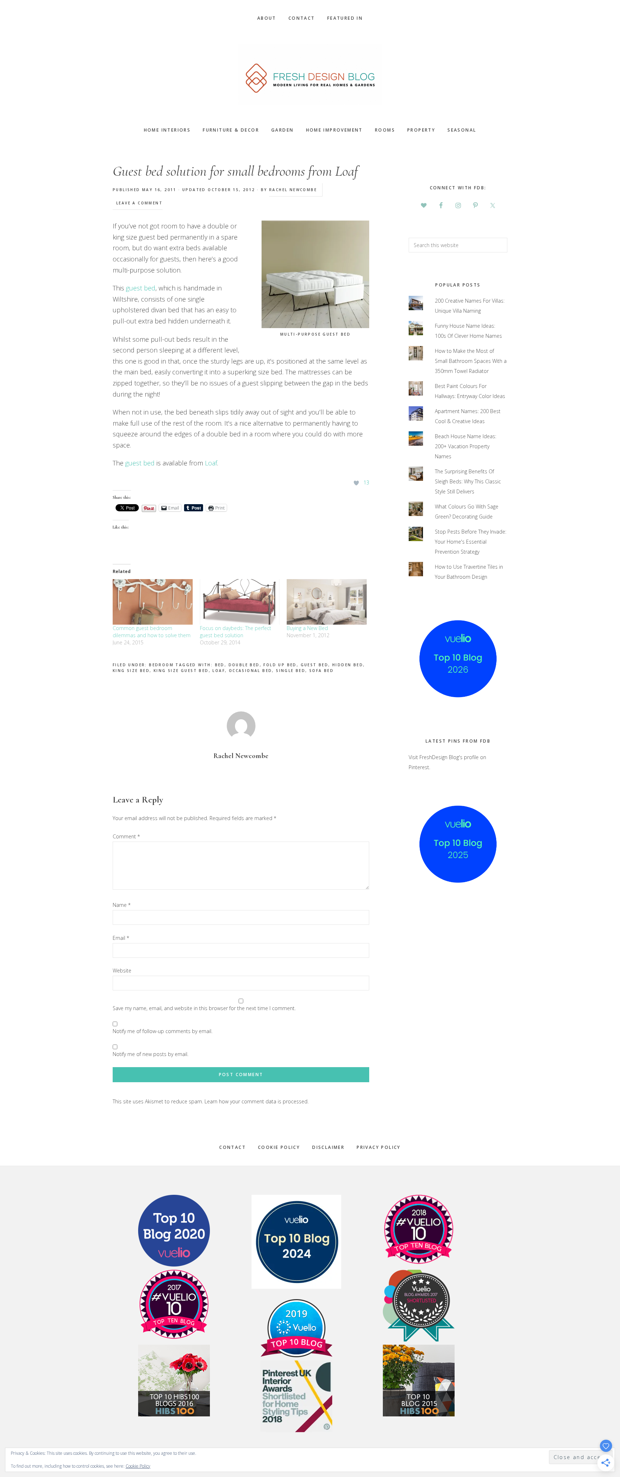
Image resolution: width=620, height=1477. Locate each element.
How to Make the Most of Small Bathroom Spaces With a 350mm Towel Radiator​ (471, 360)
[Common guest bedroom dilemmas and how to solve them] (153, 602)
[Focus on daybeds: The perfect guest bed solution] (240, 602)
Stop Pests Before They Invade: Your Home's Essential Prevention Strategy (470, 541)
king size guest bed (181, 670)
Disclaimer (328, 1147)
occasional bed (250, 670)
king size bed (131, 670)
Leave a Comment (139, 202)
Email (121, 937)
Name (122, 904)
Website (122, 970)
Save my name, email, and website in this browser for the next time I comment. (204, 1008)
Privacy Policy (379, 1147)
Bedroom (161, 664)
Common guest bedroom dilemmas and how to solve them (152, 632)
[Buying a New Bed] (327, 602)
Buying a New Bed (307, 628)
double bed (244, 664)
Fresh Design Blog (310, 74)
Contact (232, 1147)
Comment (126, 836)
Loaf (211, 463)
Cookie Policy (279, 1147)
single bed (290, 670)
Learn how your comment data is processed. (257, 1101)
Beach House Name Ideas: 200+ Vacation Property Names (465, 446)
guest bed (140, 288)
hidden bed (347, 664)
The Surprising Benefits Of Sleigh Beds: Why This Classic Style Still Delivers (468, 481)
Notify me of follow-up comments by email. (162, 1031)
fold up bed (279, 664)
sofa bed (321, 670)
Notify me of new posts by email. (150, 1054)
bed (220, 664)
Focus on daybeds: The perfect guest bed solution (235, 632)
